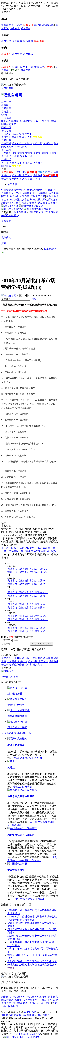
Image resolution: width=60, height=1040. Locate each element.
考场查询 (6, 54)
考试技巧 (28, 54)
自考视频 (6, 118)
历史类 (37, 153)
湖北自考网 (20, 212)
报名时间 (28, 25)
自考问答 (6, 140)
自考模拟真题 (24, 733)
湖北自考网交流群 (11, 1015)
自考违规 (12, 661)
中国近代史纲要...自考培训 (29, 899)
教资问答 (12, 146)
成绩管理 (39, 67)
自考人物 (17, 162)
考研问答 (48, 143)
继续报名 (17, 67)
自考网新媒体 (8, 87)
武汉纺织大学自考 (19, 196)
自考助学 (27, 664)
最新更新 (46, 1003)
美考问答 (22, 146)
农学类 (5, 156)
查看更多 (12, 967)
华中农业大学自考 (37, 190)
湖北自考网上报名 (36, 996)
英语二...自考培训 (22, 786)
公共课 (5, 153)
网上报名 (6, 166)
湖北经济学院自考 (11, 202)
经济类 (13, 153)
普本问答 (27, 143)
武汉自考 (46, 1000)
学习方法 (27, 162)
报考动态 (6, 130)
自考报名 (6, 108)
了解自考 (6, 25)
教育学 (21, 156)
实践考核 (27, 175)
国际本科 (35, 178)
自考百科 (6, 143)
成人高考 (25, 178)
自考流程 (6, 658)
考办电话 (6, 105)
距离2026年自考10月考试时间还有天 (21, 121)
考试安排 (6, 41)
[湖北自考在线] (9, 206)
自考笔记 (6, 159)
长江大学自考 (40, 193)
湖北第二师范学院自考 (45, 199)
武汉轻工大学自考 (22, 193)
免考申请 (17, 41)
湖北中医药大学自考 (21, 199)
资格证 (5, 114)
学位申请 (6, 178)
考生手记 (6, 162)
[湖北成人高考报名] (12, 209)
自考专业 (6, 137)
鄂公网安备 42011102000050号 (23, 1037)
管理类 (13, 156)
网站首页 (6, 127)
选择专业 (15, 28)
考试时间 (21, 172)
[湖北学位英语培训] (31, 206)
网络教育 (15, 70)
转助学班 (49, 67)
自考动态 (34, 1003)
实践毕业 (27, 134)
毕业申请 (28, 67)
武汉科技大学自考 (48, 202)
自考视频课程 (8, 733)
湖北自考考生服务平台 (27, 1000)
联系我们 (13, 1006)
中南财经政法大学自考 (13, 190)
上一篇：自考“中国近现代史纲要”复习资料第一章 (28, 548)
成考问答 (17, 143)
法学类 (21, 153)
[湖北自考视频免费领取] (37, 209)
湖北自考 (6, 996)
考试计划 (17, 134)
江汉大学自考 (37, 196)
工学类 (53, 153)
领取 (33, 298)
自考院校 (17, 137)
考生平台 (25, 28)
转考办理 (17, 175)
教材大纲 (53, 172)
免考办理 (6, 175)
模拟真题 (28, 41)
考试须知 (17, 54)
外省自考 (37, 162)
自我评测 (39, 25)
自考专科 (25, 70)
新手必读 (17, 25)
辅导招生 (49, 25)
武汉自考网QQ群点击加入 (36, 1015)
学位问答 (37, 143)
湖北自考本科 (20, 1003)
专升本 (15, 178)
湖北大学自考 (29, 202)
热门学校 (12, 184)
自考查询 (6, 111)
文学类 (29, 153)
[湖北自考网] (11, 95)
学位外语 (17, 664)
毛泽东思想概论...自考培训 (27, 758)
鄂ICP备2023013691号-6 (27, 1034)
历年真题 (6, 150)
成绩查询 (6, 67)
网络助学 (39, 41)
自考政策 (6, 134)
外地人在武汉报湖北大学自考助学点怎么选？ (32, 964)
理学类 (45, 153)
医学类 (29, 156)
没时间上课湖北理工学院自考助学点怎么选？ (32, 961)
